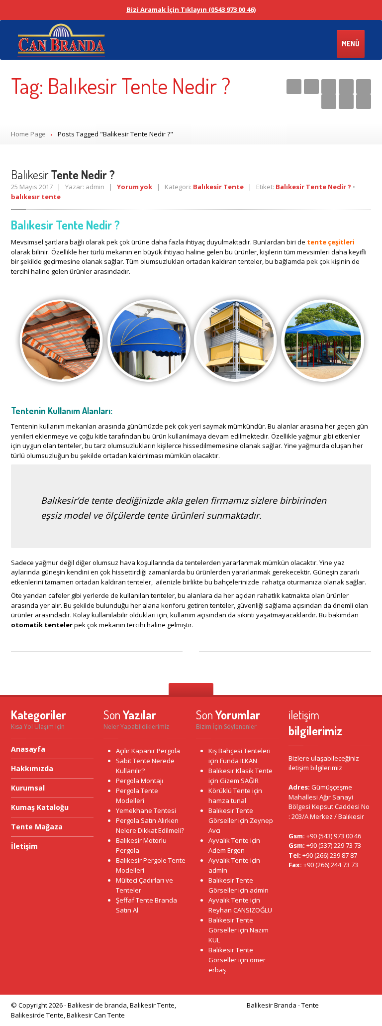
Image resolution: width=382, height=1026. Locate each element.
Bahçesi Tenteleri (239, 750)
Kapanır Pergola (148, 750)
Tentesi (146, 810)
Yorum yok (134, 186)
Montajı (139, 780)
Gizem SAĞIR (239, 780)
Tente (229, 790)
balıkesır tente (36, 196)
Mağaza (37, 826)
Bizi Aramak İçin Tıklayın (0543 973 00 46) (191, 9)
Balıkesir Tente (218, 186)
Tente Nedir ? (63, 174)
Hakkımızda (32, 768)
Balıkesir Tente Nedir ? (313, 186)
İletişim (24, 846)
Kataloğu (40, 807)
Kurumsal (28, 788)
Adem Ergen (226, 850)
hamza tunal (227, 800)
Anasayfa (28, 750)
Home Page (28, 133)
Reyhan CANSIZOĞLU (240, 910)
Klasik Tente (240, 770)
